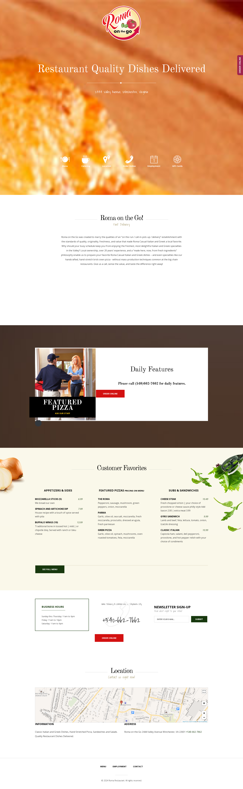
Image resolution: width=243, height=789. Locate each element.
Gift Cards (177, 166)
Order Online (129, 166)
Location (106, 166)
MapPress (185, 721)
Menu (65, 166)
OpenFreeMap (193, 721)
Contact (138, 766)
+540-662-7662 (121, 620)
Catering (85, 166)
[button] (121, 703)
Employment (154, 166)
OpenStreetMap (202, 721)
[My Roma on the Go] (121, 23)
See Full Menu (49, 569)
